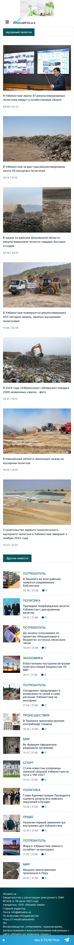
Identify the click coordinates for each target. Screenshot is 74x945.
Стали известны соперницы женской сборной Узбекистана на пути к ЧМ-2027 (46, 771)
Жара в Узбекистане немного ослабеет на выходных (43, 847)
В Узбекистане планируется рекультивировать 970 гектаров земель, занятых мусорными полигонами (34, 316)
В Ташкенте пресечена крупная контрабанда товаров (43, 722)
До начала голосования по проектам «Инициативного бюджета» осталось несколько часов (44, 637)
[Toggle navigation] (7, 22)
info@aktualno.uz (21, 912)
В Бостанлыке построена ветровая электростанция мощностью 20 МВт (46, 667)
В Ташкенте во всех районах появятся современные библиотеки (42, 582)
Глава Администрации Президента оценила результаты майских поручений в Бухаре (46, 799)
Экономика (33, 658)
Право (28, 817)
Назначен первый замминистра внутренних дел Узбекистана (44, 824)
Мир (26, 739)
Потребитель (34, 573)
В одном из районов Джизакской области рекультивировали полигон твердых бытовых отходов (34, 241)
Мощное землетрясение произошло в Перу (39, 871)
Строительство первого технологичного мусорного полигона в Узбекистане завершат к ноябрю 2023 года (35, 534)
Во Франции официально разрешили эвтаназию (40, 746)
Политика (31, 600)
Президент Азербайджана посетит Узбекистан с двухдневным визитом (46, 609)
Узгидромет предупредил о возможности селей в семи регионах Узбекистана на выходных (41, 695)
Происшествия (36, 715)
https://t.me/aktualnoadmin (18, 919)
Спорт (28, 763)
